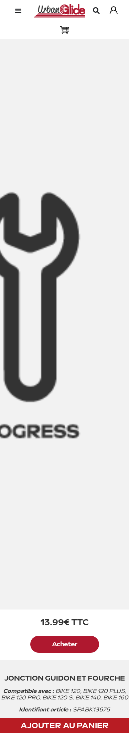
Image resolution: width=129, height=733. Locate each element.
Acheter (64, 644)
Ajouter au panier (65, 725)
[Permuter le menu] (18, 10)
